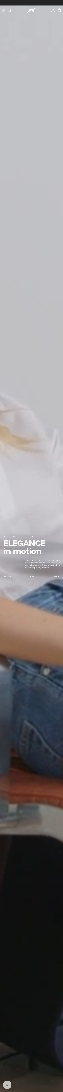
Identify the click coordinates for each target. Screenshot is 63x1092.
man (32, 576)
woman (55, 576)
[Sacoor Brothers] (31, 10)
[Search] (11, 10)
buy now (8, 576)
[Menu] (3, 10)
